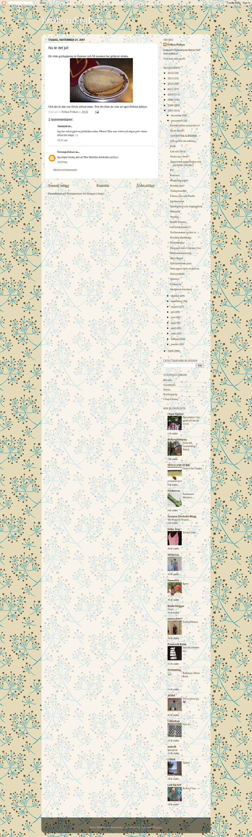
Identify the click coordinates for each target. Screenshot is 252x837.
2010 (171, 94)
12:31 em (62, 140)
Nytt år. (186, 724)
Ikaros (186, 583)
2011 (171, 89)
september (177, 301)
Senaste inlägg (58, 185)
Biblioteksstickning (180, 253)
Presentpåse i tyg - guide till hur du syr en (192, 420)
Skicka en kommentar (65, 169)
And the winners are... (191, 649)
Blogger (157, 827)
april (174, 328)
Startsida (102, 185)
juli (173, 312)
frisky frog (174, 529)
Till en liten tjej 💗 (191, 700)
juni (173, 317)
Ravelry (167, 380)
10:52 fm (62, 162)
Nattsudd (175, 211)
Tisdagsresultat (178, 190)
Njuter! (186, 762)
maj (173, 322)
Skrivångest (176, 258)
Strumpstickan (66, 152)
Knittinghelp (170, 394)
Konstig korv (177, 185)
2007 (171, 110)
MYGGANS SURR (179, 465)
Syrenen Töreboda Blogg (182, 516)
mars (174, 333)
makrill (172, 747)
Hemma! (175, 279)
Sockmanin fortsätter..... (189, 495)
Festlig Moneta (190, 621)
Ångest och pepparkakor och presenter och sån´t (185, 163)
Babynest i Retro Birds (191, 674)
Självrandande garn (180, 263)
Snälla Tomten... (179, 222)
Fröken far (176, 284)
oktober (175, 295)
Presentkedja (177, 242)
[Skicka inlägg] (96, 111)
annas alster (175, 619)
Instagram (173, 750)
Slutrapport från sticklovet (184, 268)
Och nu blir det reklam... (183, 141)
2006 (171, 351)
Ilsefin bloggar (176, 606)
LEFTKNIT (174, 785)
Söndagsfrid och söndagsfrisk (186, 206)
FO (172, 170)
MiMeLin (173, 555)
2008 (171, 105)
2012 (171, 83)
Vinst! (171, 609)
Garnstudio (169, 384)
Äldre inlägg (145, 185)
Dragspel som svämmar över (185, 248)
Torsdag (174, 216)
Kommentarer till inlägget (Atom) (85, 193)
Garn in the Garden (192, 468)
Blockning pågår (179, 180)
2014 (171, 73)
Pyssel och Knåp (177, 644)
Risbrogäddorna (177, 439)
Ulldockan (174, 721)
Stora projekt (177, 273)
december (176, 115)
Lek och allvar (178, 151)
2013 (171, 78)
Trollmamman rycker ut (183, 232)
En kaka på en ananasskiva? (185, 125)
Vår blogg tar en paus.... (179, 519)
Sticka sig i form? (179, 156)
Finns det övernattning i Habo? (190, 446)
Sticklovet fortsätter (181, 289)
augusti (175, 306)
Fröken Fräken (72, 21)
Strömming (174, 670)
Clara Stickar (175, 414)
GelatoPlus (135, 827)
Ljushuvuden (177, 201)
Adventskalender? (180, 227)
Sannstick (173, 580)
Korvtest (175, 175)
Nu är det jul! (177, 130)
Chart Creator (170, 399)
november (177, 120)
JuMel (171, 695)
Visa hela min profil (174, 58)
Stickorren (174, 491)
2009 (171, 99)
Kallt (173, 146)
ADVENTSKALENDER (183, 135)
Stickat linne (189, 532)
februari (175, 339)
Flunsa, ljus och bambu (182, 196)
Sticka (166, 389)
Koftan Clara (189, 788)
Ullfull (171, 759)
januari (175, 344)
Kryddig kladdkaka (180, 237)
